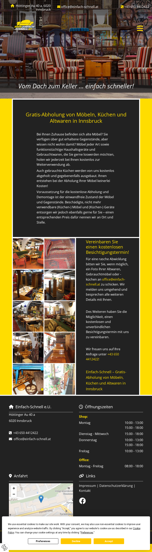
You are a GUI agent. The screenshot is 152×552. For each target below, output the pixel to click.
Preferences (43, 541)
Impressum (87, 485)
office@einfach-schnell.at (79, 7)
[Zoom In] (14, 488)
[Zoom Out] (14, 494)
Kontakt (85, 490)
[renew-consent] (4, 547)
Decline (76, 541)
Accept (109, 541)
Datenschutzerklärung (116, 485)
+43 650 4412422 (136, 7)
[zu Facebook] (111, 500)
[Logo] (24, 25)
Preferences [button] (87, 532)
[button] (97, 28)
